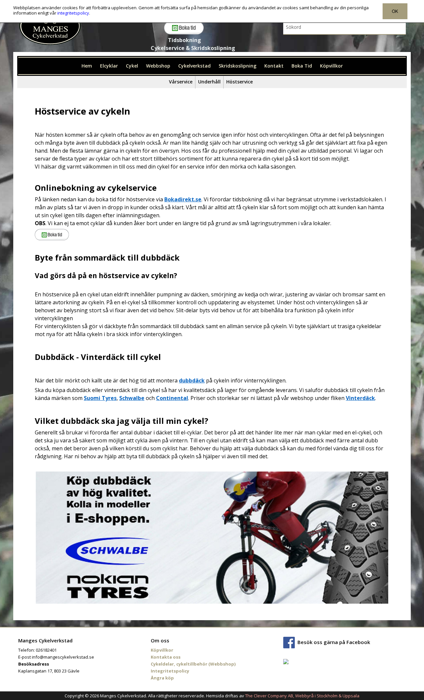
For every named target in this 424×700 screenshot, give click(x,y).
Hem (86, 66)
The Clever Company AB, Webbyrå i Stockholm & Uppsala (302, 696)
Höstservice (239, 81)
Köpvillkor (331, 66)
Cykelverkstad (194, 66)
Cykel (132, 66)
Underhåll (209, 81)
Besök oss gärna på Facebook (333, 641)
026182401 (46, 650)
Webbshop (158, 66)
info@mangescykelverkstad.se (63, 657)
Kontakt (274, 66)
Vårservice (180, 81)
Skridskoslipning (237, 66)
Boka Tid (302, 66)
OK (395, 11)
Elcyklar (109, 66)
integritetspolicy (73, 13)
